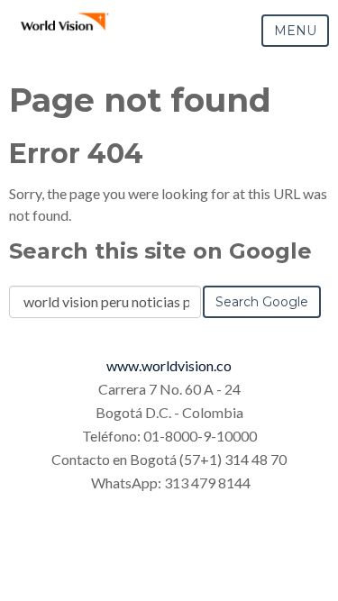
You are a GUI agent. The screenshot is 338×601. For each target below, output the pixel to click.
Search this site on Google (160, 251)
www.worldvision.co (169, 365)
